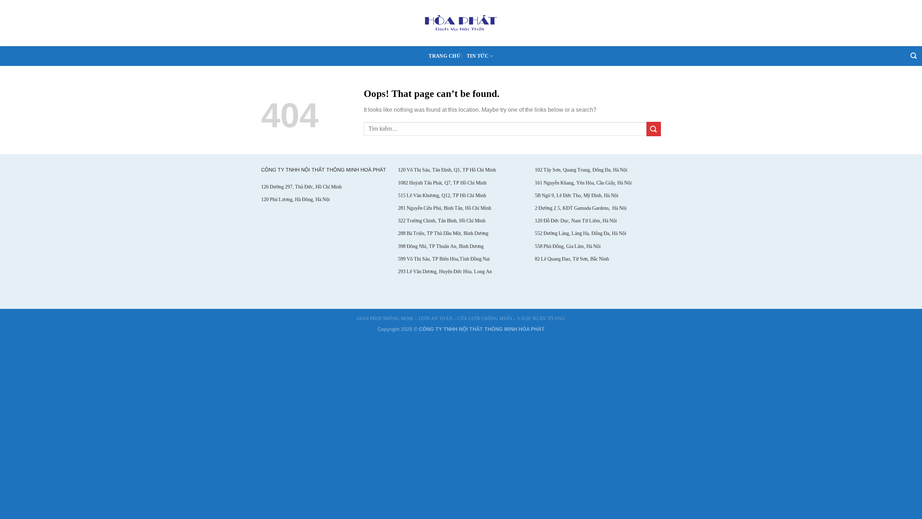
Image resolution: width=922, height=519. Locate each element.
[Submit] (653, 129)
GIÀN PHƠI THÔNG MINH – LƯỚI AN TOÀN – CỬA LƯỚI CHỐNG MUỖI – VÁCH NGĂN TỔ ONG (461, 318)
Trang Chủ (444, 55)
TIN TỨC (477, 55)
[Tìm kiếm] (913, 56)
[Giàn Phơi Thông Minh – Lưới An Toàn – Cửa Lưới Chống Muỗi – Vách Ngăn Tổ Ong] (461, 23)
